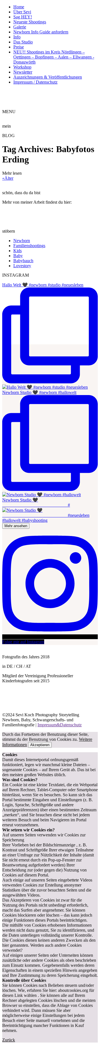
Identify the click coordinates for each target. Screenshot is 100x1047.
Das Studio (23, 42)
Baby (18, 255)
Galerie (19, 27)
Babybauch (23, 260)
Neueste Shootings (29, 22)
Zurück (8, 1040)
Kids (17, 250)
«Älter (7, 178)
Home (18, 6)
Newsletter (22, 72)
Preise (18, 47)
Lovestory (22, 265)
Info (17, 37)
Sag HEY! (22, 16)
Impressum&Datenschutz (60, 724)
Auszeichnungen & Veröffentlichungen (47, 77)
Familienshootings (29, 245)
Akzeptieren (39, 745)
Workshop (22, 67)
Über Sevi (22, 11)
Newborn (21, 240)
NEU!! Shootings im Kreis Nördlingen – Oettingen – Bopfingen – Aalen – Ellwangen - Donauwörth (53, 57)
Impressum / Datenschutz (35, 82)
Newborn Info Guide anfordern (40, 32)
